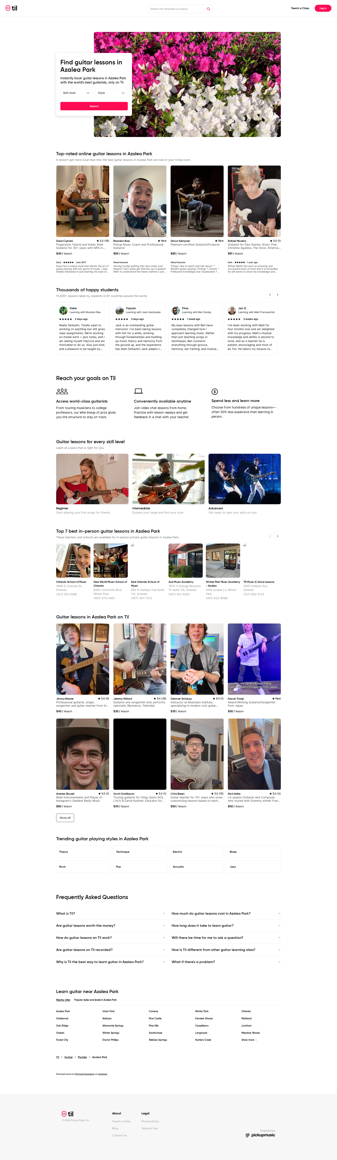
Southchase (155, 1032)
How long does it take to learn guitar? (203, 925)
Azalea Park (63, 1011)
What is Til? (65, 913)
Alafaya (107, 1018)
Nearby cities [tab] (63, 999)
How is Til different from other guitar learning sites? (213, 950)
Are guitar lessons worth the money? (85, 925)
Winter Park (202, 1011)
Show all (65, 817)
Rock (62, 866)
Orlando (246, 1011)
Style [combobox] (101, 93)
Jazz (233, 866)
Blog (115, 1128)
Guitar (68, 1057)
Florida (82, 1057)
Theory (63, 851)
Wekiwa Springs (158, 1039)
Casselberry (202, 1025)
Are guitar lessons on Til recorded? (84, 950)
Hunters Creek (203, 1039)
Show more (248, 1039)
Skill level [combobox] (69, 93)
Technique (122, 851)
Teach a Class (300, 8)
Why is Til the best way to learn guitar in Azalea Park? (100, 962)
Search (94, 106)
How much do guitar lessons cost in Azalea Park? (211, 913)
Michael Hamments (84, 1074)
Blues (233, 851)
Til (57, 1057)
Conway (153, 1011)
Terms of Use (149, 1128)
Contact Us (119, 1135)
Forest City (62, 1039)
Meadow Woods (251, 1032)
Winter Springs (111, 1032)
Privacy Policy (150, 1121)
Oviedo (60, 1032)
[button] (208, 8)
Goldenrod (62, 1018)
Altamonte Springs (113, 1025)
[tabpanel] (168, 1025)
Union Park (109, 1011)
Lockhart (247, 1025)
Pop (118, 866)
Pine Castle (155, 1018)
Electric (177, 851)
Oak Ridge (62, 1025)
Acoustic (178, 866)
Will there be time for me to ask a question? (207, 938)
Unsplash (102, 1074)
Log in (323, 8)
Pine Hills (153, 1025)
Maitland (247, 1018)
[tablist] (168, 1001)
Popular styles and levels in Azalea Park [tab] (95, 999)
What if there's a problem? (193, 962)
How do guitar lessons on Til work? (84, 938)
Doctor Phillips (110, 1039)
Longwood (201, 1032)
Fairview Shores (204, 1018)
